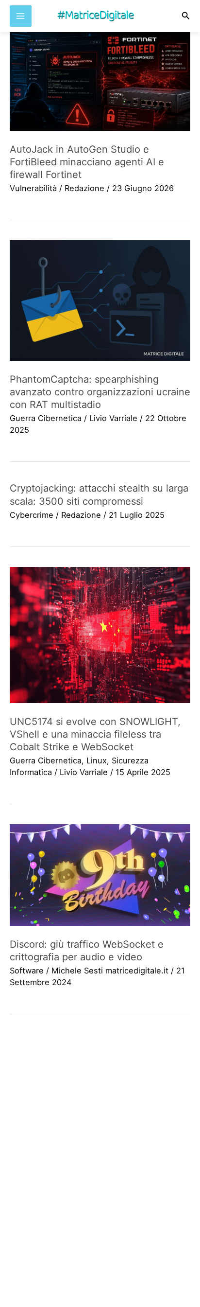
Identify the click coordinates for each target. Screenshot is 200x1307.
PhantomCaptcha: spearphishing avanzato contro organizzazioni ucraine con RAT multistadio (100, 391)
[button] (186, 16)
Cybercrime (31, 515)
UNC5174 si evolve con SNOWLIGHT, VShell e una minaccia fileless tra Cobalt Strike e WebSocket (95, 734)
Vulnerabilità (33, 188)
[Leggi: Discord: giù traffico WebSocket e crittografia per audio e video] (100, 875)
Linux (96, 760)
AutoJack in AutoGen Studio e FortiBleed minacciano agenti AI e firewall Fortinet (87, 161)
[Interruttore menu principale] (21, 16)
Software (27, 970)
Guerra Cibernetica (46, 418)
